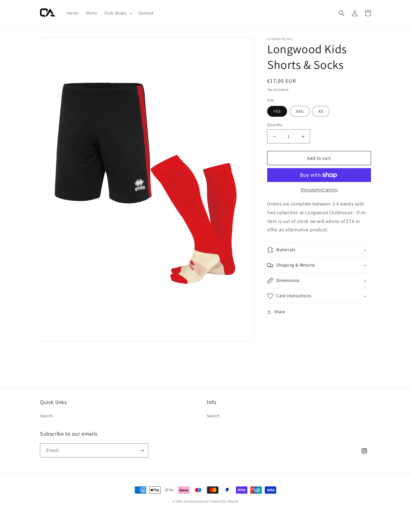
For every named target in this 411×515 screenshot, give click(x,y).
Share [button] (279, 312)
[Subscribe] (141, 450)
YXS (277, 111)
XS (320, 111)
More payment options (319, 189)
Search (46, 415)
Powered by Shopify (224, 501)
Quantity (274, 124)
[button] (118, 13)
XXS (299, 111)
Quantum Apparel (196, 501)
